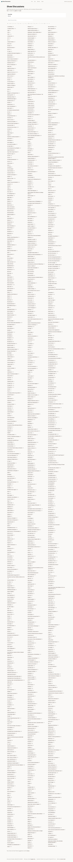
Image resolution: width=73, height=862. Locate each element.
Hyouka (29, 145)
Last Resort (30, 313)
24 (7, 39)
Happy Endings (31, 49)
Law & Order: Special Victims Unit (34, 319)
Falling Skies (9, 657)
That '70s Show (51, 346)
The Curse (50, 392)
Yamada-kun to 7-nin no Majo (54, 793)
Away (8, 187)
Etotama (9, 627)
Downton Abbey (10, 580)
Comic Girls (9, 419)
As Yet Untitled (10, 168)
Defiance (9, 514)
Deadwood (9, 506)
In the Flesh (30, 164)
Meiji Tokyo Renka (31, 459)
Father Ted (9, 682)
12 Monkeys (9, 26)
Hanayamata (30, 39)
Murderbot (30, 525)
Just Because (30, 229)
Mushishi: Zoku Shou (32, 531)
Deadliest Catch (10, 504)
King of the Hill (30, 279)
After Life (9, 66)
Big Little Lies (10, 269)
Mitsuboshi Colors (31, 489)
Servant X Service (51, 134)
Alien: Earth (9, 108)
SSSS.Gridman (51, 243)
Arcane (8, 155)
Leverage (29, 328)
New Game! (30, 576)
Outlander (30, 673)
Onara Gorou (30, 635)
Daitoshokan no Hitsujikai (12, 470)
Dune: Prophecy (10, 597)
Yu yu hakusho (51, 820)
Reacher (29, 815)
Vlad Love (50, 721)
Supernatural (50, 305)
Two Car (49, 668)
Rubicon (49, 51)
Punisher (29, 779)
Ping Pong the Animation (33, 732)
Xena (49, 789)
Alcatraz (8, 102)
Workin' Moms (51, 780)
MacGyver (30, 385)
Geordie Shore (10, 774)
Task (49, 333)
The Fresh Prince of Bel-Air (53, 411)
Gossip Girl (9, 816)
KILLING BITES (30, 275)
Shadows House (51, 145)
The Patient (50, 501)
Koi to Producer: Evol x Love (33, 290)
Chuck (8, 390)
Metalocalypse (30, 463)
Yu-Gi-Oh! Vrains (51, 823)
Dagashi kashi (10, 466)
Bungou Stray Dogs (11, 351)
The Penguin (50, 503)
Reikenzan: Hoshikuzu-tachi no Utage (35, 830)
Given (8, 793)
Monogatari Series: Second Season (34, 508)
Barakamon (9, 231)
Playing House (30, 739)
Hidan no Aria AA (31, 90)
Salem (49, 81)
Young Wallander (51, 812)
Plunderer (30, 741)
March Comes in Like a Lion (33, 430)
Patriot (29, 697)
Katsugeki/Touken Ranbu (32, 252)
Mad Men (29, 391)
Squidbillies (50, 239)
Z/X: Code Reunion (51, 835)
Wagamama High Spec (52, 725)
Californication (10, 356)
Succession (50, 294)
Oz (28, 680)
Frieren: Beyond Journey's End (13, 718)
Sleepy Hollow (51, 192)
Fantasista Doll (10, 663)
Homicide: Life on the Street (33, 114)
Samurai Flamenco (51, 82)
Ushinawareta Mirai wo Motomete (55, 691)
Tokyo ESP (50, 600)
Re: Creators (30, 811)
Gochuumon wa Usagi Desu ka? (13, 806)
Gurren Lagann (10, 842)
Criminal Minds (10, 445)
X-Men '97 (50, 787)
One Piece (30, 641)
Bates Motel (9, 241)
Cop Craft (9, 428)
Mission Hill (30, 487)
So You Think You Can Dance (53, 205)
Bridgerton (9, 337)
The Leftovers (50, 458)
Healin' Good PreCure (32, 67)
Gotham (8, 818)
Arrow (8, 161)
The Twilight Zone (51, 545)
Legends (29, 320)
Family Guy (9, 661)
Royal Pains (50, 49)
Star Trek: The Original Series (53, 260)
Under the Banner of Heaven (53, 675)
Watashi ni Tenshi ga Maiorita (54, 736)
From (8, 723)
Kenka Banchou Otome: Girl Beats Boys (35, 264)
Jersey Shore (30, 208)
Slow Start (50, 198)
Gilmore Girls (10, 783)
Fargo (8, 664)
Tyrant (49, 670)
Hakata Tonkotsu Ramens (33, 30)
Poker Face (30, 745)
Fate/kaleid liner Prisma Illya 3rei (13, 678)
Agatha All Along (10, 68)
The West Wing (51, 558)
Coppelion (9, 430)
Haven (29, 63)
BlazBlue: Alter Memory (12, 294)
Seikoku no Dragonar (52, 113)
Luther (29, 379)
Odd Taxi (29, 627)
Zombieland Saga (51, 846)
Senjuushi (50, 126)
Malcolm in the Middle (32, 417)
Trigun (49, 637)
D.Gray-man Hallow (11, 463)
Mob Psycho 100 (31, 495)
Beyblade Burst (10, 265)
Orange (29, 656)
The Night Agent (51, 488)
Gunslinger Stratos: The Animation (14, 838)
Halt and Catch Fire (31, 36)
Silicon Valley (50, 181)
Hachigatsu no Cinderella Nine (13, 844)
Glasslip (8, 797)
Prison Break (30, 766)
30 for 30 (9, 43)
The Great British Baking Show (54, 428)
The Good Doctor (51, 422)
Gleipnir (8, 801)
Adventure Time (10, 62)
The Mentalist (50, 469)
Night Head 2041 (31, 584)
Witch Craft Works (51, 765)
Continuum (9, 426)
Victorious (50, 708)
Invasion (29, 184)
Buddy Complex (10, 347)
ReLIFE (29, 834)
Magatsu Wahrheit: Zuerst (33, 400)
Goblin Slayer (10, 804)
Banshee (9, 229)
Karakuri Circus (31, 246)
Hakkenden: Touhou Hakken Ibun (34, 32)
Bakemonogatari (10, 214)
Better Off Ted (10, 263)
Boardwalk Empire (11, 309)
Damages (9, 474)
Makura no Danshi (31, 415)
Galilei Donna (10, 749)
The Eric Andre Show (52, 400)
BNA (8, 307)
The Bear (50, 369)
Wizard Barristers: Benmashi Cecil (54, 770)
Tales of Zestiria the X (52, 326)
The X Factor (50, 570)
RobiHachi (50, 36)
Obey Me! (29, 620)
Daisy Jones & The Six (11, 468)
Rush (49, 56)
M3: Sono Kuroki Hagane (32, 383)
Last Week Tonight (31, 315)
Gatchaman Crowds (11, 761)
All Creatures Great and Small (13, 110)
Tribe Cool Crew (51, 636)
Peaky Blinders (30, 705)
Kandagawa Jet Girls (31, 241)
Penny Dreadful (31, 709)
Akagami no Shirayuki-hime (12, 93)
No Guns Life (30, 601)
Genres (38, 1)
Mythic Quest (30, 542)
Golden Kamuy (10, 814)
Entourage (9, 623)
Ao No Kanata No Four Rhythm (13, 148)
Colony (8, 413)
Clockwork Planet (10, 404)
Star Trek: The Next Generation (54, 258)
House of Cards (31, 127)
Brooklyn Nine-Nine (11, 343)
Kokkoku (29, 292)
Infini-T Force (30, 169)
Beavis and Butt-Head (11, 250)
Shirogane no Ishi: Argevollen (54, 165)
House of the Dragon (32, 131)
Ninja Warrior (30, 593)
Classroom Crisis (10, 400)
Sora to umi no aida (52, 217)
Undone (49, 679)
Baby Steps (9, 197)
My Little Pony (30, 533)
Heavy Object (30, 73)
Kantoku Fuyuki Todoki (32, 245)
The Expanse (50, 401)
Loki (28, 341)
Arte (8, 165)
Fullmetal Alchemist (11, 733)
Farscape (9, 666)
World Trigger (50, 782)
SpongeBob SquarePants (53, 236)
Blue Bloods (9, 301)
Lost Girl (29, 351)
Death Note (9, 508)
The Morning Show (52, 479)
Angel (8, 134)
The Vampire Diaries (52, 551)
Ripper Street (50, 34)
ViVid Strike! (50, 715)
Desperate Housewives (11, 529)
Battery (8, 242)
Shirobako (50, 164)
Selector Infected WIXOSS (53, 122)
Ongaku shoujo (31, 648)
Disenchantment (10, 552)
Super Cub (50, 298)
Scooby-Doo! (50, 105)
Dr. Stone (9, 582)
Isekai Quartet (30, 195)
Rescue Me (30, 836)
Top (35, 1)
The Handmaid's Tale (52, 434)
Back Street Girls (10, 208)
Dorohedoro (9, 571)
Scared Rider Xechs (51, 96)
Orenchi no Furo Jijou (32, 663)
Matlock (29, 449)
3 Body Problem (10, 41)
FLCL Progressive (10, 689)
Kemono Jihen (30, 260)
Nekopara (29, 563)
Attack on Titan (10, 178)
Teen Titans (50, 337)
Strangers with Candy (52, 283)
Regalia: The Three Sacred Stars (34, 826)
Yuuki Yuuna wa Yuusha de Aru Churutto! (56, 829)
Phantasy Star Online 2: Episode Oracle (35, 722)
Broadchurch (9, 341)
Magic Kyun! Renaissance (33, 402)
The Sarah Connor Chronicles (53, 524)
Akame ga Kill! (10, 94)
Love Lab (29, 364)
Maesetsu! (30, 398)
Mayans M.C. (30, 451)
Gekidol (8, 766)
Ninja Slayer (30, 591)
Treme (49, 632)
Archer (8, 157)
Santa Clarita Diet (51, 86)
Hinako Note (30, 103)
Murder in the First (31, 523)
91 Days (8, 51)
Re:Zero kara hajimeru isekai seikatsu (35, 813)
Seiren (49, 119)
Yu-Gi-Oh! (50, 822)
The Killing (50, 441)
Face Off (9, 644)
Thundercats (50, 579)
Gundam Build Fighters (11, 837)
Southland (50, 222)
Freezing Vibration (10, 712)
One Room (30, 644)
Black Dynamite (10, 282)
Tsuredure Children (52, 658)
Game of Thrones (10, 751)
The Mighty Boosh (51, 475)
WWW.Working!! (51, 786)
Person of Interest (31, 716)
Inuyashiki (30, 182)
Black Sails (9, 286)
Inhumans (30, 173)
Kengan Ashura (31, 262)
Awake (8, 185)
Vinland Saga (50, 711)
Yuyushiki (50, 831)
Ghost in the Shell (10, 778)
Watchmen (50, 738)
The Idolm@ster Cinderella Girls (54, 436)
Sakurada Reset (51, 74)
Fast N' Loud (9, 668)
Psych (29, 771)
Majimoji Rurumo (31, 408)
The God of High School (52, 417)
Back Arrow (9, 204)
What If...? (50, 748)
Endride (8, 618)
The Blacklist (50, 375)
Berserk (8, 260)
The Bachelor (50, 365)
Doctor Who (9, 559)
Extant (8, 640)
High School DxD (31, 92)
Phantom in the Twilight (32, 726)
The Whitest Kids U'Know (53, 564)
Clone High (9, 406)
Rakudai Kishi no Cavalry (32, 802)
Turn (49, 662)
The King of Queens (52, 443)
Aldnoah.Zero (10, 104)
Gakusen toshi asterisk (11, 747)
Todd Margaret (51, 596)
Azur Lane (9, 191)
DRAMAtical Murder (11, 589)
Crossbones (9, 449)
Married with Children (32, 434)
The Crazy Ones (51, 388)
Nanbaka (29, 548)
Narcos (29, 550)
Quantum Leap (31, 789)
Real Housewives (31, 817)
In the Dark (30, 162)
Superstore (50, 307)
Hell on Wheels (31, 77)
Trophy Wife (50, 639)
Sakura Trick (50, 72)
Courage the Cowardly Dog (12, 440)
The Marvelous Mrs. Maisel (53, 467)
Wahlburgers (50, 727)
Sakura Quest (50, 70)
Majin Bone (30, 410)
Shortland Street (51, 171)
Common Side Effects (11, 421)
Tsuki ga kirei (50, 651)
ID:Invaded (30, 148)
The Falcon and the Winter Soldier (54, 403)
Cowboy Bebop (10, 444)
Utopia (49, 694)
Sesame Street (51, 136)
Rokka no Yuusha (51, 41)
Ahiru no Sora (10, 75)
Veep (49, 704)
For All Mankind (10, 699)
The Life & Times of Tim (52, 462)
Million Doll (30, 472)
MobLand (29, 497)
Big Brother (9, 267)
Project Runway (31, 770)
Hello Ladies (30, 81)
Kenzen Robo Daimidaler (32, 267)
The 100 (49, 350)
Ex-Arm (8, 638)
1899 (8, 30)
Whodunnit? (50, 755)
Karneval (29, 250)
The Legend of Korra (52, 460)
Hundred (29, 139)
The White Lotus (51, 562)
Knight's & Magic (31, 288)
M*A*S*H (29, 381)
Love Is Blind (30, 360)
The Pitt (49, 507)
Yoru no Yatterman (51, 803)
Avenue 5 (9, 184)
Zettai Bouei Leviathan (52, 839)
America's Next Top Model (12, 123)
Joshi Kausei (30, 220)
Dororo (8, 573)
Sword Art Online (51, 317)
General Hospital (10, 770)
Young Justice (50, 808)
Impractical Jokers (31, 160)
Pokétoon (29, 747)
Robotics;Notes (51, 39)
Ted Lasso (50, 335)
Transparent (50, 628)
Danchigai (9, 480)
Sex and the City (51, 141)
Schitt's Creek (50, 101)
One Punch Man (31, 642)
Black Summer (10, 288)
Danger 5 (9, 485)
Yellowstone (50, 801)
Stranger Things (51, 281)
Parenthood (30, 690)
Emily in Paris (10, 614)
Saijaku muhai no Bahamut (53, 60)
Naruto (29, 552)
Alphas (8, 113)
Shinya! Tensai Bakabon (52, 162)
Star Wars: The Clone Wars (53, 268)
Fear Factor (9, 683)
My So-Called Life (31, 537)
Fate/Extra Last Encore (11, 672)
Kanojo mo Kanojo (31, 243)
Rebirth (29, 819)
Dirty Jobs (9, 550)
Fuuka (8, 742)
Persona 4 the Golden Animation (34, 718)
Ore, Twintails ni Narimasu (33, 661)
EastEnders (9, 604)
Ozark (29, 682)
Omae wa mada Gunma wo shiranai (35, 633)
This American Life (51, 575)
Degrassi (9, 516)
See (48, 111)
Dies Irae (9, 540)
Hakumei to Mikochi (32, 34)
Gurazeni (9, 840)
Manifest (29, 427)
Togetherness (50, 598)
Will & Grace (50, 763)
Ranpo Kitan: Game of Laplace (33, 804)
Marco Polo (30, 432)
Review (29, 842)
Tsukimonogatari (51, 653)
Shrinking (50, 177)
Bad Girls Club (10, 210)
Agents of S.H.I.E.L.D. (11, 72)
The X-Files (50, 572)
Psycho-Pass (30, 773)
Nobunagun (30, 606)
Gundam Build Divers (11, 835)
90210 (8, 49)
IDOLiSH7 (30, 150)
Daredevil (9, 487)
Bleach (8, 296)
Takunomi (50, 324)
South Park (50, 220)
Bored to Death (10, 320)
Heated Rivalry (30, 71)
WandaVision (50, 732)
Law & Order (30, 317)
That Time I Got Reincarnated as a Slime (56, 348)
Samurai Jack (50, 84)
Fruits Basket (9, 727)
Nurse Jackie (30, 614)
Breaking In (9, 334)
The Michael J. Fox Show (53, 471)
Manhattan (30, 423)
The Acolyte (50, 352)
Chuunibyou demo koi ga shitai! (13, 392)
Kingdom (29, 281)
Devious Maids (10, 535)
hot (7, 10)
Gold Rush (9, 810)
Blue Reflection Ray (11, 305)
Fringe (8, 719)
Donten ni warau (10, 565)
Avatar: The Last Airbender (12, 182)
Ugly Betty (50, 672)
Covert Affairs (10, 442)
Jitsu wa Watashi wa (31, 216)
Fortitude (9, 702)
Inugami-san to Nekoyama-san (34, 179)
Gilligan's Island (10, 782)
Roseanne (50, 45)
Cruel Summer (10, 451)
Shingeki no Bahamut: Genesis (54, 160)
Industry (29, 167)
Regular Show (30, 828)
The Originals (50, 498)
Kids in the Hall (31, 271)
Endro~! (8, 619)
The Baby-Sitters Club (52, 363)
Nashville (29, 554)
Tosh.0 (49, 620)
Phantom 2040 (31, 724)
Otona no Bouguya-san (32, 669)
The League (50, 456)
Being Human (10, 254)
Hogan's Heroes (31, 105)
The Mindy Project (51, 477)
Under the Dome (51, 677)
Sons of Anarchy (51, 213)
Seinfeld (49, 115)
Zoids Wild (50, 844)
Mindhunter (30, 476)
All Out (8, 112)
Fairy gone (9, 650)
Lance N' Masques (31, 307)
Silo (49, 182)
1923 (8, 34)
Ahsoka (8, 79)
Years (42, 1)
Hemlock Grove (31, 82)
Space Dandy (50, 224)
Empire (8, 616)
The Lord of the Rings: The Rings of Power (56, 464)
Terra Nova (50, 345)
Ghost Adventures (10, 776)
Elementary (9, 612)
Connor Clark (69, 1)
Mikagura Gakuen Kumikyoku (33, 470)
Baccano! (9, 203)
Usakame (50, 689)
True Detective (51, 645)
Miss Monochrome (31, 484)
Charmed (9, 379)
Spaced (49, 228)
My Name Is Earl (31, 535)
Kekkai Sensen (30, 256)
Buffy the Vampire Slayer (12, 349)
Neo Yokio (30, 565)
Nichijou (29, 582)
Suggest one (32, 859)
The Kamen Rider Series (52, 439)
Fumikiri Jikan (10, 735)
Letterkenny (30, 326)
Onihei (29, 652)
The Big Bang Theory (52, 371)
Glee (8, 799)
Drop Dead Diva (10, 595)
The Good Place (51, 424)
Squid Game (50, 237)
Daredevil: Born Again (11, 489)
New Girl (29, 578)
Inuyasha (29, 181)
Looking (29, 347)
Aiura (8, 89)
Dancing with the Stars (11, 482)
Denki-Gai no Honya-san (12, 519)
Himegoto (30, 99)
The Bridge (50, 381)
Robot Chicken (51, 38)
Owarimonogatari (31, 678)
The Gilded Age (51, 413)
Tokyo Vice (50, 609)
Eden (8, 608)
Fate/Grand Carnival (11, 674)
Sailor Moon (50, 62)
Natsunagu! (30, 558)
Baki (8, 216)
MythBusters (30, 541)
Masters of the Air (31, 448)
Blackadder (9, 290)
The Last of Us (51, 451)
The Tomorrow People (52, 543)
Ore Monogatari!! (31, 659)
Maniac (29, 425)
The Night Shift (51, 490)
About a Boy (9, 55)
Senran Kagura (51, 128)
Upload (49, 681)
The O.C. (49, 492)
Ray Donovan (30, 806)
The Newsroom (51, 486)
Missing (29, 485)
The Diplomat (50, 398)
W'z (48, 723)
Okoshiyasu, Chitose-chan (33, 631)
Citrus (8, 396)
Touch (49, 622)
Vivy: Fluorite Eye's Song (53, 719)
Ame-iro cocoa (10, 119)
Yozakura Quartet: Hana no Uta (54, 818)
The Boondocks (51, 377)
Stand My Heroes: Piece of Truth (54, 245)
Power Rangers (31, 752)
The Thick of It (51, 539)
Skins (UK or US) (51, 190)
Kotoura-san (30, 298)
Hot (32, 1)
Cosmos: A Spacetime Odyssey (13, 436)
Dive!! (8, 554)
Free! (8, 710)
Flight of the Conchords (11, 693)
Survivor (49, 309)
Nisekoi (29, 597)
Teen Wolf (50, 339)
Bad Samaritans (10, 212)
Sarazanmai (50, 88)
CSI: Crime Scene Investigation (13, 453)
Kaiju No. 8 (30, 233)
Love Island (30, 362)
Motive (29, 516)
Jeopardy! (29, 205)
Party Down (30, 694)
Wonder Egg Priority (52, 772)
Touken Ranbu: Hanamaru (53, 624)
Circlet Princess (10, 394)
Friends (8, 716)
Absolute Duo (10, 56)
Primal (29, 758)
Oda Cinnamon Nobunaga (33, 625)
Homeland (30, 112)
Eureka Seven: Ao (10, 633)
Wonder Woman (51, 776)
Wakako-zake (50, 729)
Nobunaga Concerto (32, 604)
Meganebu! (30, 457)
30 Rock (8, 45)
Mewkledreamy (31, 465)
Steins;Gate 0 (50, 275)
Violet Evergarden (51, 713)
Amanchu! (9, 117)
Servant (49, 132)
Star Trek (49, 249)
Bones (8, 318)
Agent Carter (9, 70)
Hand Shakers (30, 41)
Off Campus (30, 629)
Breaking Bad (10, 332)
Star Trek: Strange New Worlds (54, 256)
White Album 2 (51, 751)
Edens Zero (9, 610)
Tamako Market (51, 327)
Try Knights (50, 647)
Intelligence (30, 175)
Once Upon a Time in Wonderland (34, 639)
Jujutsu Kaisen (30, 224)
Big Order (9, 273)
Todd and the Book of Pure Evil (54, 594)
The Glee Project (51, 415)
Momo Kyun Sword (31, 503)
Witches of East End (52, 766)
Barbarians (9, 233)
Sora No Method (51, 215)
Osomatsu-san (30, 667)
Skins (49, 188)
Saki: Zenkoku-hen (51, 68)
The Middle (50, 473)
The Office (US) (51, 496)
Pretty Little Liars (31, 756)
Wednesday (50, 742)
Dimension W (10, 548)
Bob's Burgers (10, 311)
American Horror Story (11, 127)
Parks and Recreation (32, 692)
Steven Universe (51, 277)
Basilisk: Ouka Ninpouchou (12, 237)
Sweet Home (50, 311)
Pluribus (29, 743)
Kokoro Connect (31, 294)
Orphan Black (30, 665)
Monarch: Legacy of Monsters (33, 505)
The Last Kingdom (51, 449)
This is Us (50, 577)
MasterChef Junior (31, 444)
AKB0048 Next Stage (11, 98)
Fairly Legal (9, 646)
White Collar (50, 753)
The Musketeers (51, 482)
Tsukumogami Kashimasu (53, 656)
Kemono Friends (31, 258)
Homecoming (30, 110)
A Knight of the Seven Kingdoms (13, 53)
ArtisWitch (9, 167)
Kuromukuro (30, 301)
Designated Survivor (11, 527)
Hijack (29, 97)
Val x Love (50, 696)
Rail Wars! (30, 796)
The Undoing (50, 549)
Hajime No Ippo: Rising (32, 28)
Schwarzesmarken (51, 103)
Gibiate (8, 780)
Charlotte (9, 377)
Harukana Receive (31, 60)
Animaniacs (9, 140)
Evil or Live (9, 637)
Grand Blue (9, 823)
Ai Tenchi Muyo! (10, 81)
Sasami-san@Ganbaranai (53, 90)
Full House (9, 729)
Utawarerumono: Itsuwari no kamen (55, 693)
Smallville (50, 200)
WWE (49, 784)
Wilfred (49, 761)
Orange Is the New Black (32, 658)
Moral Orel (30, 514)
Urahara (49, 683)
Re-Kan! (29, 808)
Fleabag (8, 691)
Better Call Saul (10, 261)
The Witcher (50, 568)
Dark (8, 493)
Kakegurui (30, 237)
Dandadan (9, 483)
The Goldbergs (51, 419)
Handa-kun (30, 43)
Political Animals (31, 749)
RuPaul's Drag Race (52, 55)
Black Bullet (9, 277)
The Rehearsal (51, 515)
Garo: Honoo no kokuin (12, 757)
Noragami (30, 610)
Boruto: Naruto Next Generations (13, 322)
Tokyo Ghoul (50, 601)
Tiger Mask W (50, 581)
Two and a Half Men (52, 666)
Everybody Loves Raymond (12, 635)
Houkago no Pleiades (32, 122)
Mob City (29, 493)
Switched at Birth (51, 315)
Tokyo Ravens (50, 605)
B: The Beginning (10, 193)
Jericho (29, 207)
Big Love (9, 271)
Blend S (8, 297)
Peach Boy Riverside (32, 703)
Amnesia (9, 129)
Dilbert (8, 546)
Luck (28, 374)
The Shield (50, 526)
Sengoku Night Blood (52, 124)
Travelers (50, 630)
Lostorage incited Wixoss (32, 356)
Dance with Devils (10, 478)
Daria (8, 491)
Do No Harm (9, 557)
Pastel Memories (31, 696)
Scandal (49, 94)
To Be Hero (50, 590)
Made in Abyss (30, 396)
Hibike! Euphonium (31, 88)
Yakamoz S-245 (51, 791)
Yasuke (49, 795)
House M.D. (30, 126)
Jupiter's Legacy (31, 226)
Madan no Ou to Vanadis (32, 394)
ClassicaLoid (9, 398)
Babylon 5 (9, 201)
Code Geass (9, 409)
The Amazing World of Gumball (54, 358)
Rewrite (29, 847)
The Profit (50, 511)
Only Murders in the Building (33, 654)
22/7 (8, 38)
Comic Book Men (10, 417)
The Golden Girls (51, 420)
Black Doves (9, 280)
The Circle (50, 384)
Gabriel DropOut (10, 745)
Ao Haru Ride (9, 146)
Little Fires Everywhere (32, 336)
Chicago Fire (9, 383)
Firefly (8, 685)
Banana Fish (9, 222)
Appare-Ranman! (10, 149)
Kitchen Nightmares (31, 282)
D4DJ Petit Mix (10, 464)
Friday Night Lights (11, 714)
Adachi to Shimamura (11, 60)
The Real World (51, 513)
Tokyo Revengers (51, 607)
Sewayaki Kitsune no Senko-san (54, 139)
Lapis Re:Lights (31, 311)
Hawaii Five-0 (30, 65)
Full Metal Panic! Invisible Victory (13, 731)
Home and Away (31, 107)
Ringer (49, 30)
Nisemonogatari (31, 599)
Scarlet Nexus (50, 98)
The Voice (50, 555)
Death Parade (10, 510)
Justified (29, 231)
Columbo (9, 415)
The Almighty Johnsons (52, 354)
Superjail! (50, 303)
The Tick (49, 541)
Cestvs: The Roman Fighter (12, 373)
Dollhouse (9, 561)
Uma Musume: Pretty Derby (53, 674)
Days (8, 501)
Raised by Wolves (31, 798)
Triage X (49, 634)
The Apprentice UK (51, 362)
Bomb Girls (9, 316)
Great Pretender (10, 827)
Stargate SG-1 (50, 274)
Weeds (49, 744)
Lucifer (29, 372)
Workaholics (50, 778)
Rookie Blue (50, 43)
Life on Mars (30, 332)
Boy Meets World (10, 324)
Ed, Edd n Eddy (10, 606)
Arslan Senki (9, 163)
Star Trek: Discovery (52, 253)
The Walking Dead (51, 556)
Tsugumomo (50, 649)
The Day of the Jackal (52, 396)
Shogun (49, 169)
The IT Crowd (50, 438)
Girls (8, 789)
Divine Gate (9, 556)
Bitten (8, 275)
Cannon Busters (10, 362)
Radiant (29, 794)
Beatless (9, 248)
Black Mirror (9, 284)
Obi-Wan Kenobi (31, 622)
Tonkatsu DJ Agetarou (52, 611)
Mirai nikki (30, 478)
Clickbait (9, 402)
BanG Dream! (10, 227)
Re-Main (29, 809)
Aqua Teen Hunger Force (12, 151)
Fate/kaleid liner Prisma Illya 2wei (14, 676)
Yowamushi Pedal (51, 816)
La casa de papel (31, 305)
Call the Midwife (10, 360)
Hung (29, 141)
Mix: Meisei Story (31, 491)
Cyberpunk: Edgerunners (12, 459)
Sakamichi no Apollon (52, 64)
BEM (8, 256)
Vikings (49, 710)
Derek (8, 525)
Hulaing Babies (31, 137)
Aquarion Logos (10, 153)
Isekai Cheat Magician (32, 190)
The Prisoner (50, 509)
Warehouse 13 (51, 734)
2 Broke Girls (9, 36)
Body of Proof (10, 313)
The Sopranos (50, 532)
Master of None (31, 438)
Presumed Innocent (31, 754)
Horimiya (29, 116)
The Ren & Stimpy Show (52, 517)
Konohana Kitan (31, 296)
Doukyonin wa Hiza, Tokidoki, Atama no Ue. (16, 576)
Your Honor (50, 814)
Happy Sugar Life (31, 51)
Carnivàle (9, 366)
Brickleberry (9, 335)
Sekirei (49, 120)
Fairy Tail (9, 655)
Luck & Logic (30, 375)
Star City (49, 247)
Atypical (8, 180)
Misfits (29, 482)
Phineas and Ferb (31, 728)
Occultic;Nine (30, 623)
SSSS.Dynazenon (51, 241)
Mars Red (29, 436)
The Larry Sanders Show (53, 447)
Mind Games (30, 474)
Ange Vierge (9, 132)
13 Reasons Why (10, 28)
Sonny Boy (50, 211)
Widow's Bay (50, 759)
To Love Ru (50, 592)
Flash (8, 687)
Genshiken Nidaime (11, 772)
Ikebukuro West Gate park (33, 156)
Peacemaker (30, 701)
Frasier (8, 706)
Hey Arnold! (30, 86)
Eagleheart (9, 600)
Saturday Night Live (52, 92)
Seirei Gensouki (51, 117)
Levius (29, 330)
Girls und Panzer (10, 791)
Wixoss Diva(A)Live (52, 768)
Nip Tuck (29, 595)
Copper (8, 432)
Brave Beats (9, 326)
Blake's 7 (9, 292)
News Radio (30, 580)
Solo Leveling (50, 209)
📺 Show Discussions (5, 1)
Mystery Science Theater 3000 (33, 539)
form (28, 850)
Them (49, 574)
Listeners (29, 334)
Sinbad (49, 184)
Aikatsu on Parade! (11, 85)
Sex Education (51, 143)
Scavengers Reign (51, 100)
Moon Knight (30, 512)
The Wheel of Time (51, 560)
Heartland (30, 69)
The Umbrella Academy (52, 547)
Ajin (8, 91)
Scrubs (49, 107)
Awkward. (9, 189)
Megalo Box (30, 455)
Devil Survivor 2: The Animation (13, 531)
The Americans (51, 360)
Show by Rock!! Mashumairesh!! (54, 175)
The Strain (50, 537)
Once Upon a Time (31, 637)
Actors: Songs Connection (12, 58)
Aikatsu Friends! (10, 83)
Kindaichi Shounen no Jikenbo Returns (35, 277)
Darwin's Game (10, 499)
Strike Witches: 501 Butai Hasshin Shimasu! (56, 289)
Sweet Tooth (50, 313)
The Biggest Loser (51, 373)
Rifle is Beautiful (51, 28)
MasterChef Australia (32, 442)
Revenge (29, 840)
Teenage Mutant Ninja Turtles (54, 341)
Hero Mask (30, 84)
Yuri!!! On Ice (50, 825)
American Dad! (10, 125)
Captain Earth (10, 364)
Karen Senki (30, 248)
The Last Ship (50, 453)
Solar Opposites (51, 207)
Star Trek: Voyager (51, 262)
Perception (30, 711)
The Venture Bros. (51, 553)
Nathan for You (31, 556)
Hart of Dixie (30, 55)
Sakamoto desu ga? (52, 66)
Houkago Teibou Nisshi (32, 124)
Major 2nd (30, 411)
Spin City (49, 234)
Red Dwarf (30, 825)
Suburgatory (50, 292)
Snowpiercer (50, 203)
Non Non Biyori (31, 608)
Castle (8, 370)
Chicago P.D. (9, 385)
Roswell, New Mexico (52, 47)
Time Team (50, 585)
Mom (29, 501)
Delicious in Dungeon (11, 518)
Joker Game (30, 218)
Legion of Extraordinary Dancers (34, 322)
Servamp (50, 130)
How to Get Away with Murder (34, 135)
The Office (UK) (51, 494)
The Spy (49, 536)
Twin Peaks (50, 664)
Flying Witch (9, 697)
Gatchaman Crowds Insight (12, 763)
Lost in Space (30, 353)
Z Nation (49, 833)
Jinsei (29, 214)
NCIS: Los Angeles (31, 561)
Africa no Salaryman (11, 64)
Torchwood (50, 619)
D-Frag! (8, 461)
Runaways (50, 53)
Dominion (9, 563)
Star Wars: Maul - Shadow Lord (54, 264)
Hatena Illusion (31, 62)
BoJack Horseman (10, 315)
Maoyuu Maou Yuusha (32, 429)
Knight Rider (30, 286)
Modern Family (31, 499)
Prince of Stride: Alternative (33, 762)
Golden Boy (9, 812)
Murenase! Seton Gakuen (33, 527)
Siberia (49, 179)
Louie (29, 358)
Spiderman (50, 232)
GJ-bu (8, 795)
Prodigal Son (30, 768)
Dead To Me (9, 502)
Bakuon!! (9, 220)
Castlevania (9, 371)
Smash (49, 201)
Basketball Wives (10, 239)
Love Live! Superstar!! (32, 368)
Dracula (8, 583)
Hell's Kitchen (30, 79)
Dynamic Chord (10, 599)
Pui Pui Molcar (30, 775)
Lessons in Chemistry (32, 324)
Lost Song (30, 355)
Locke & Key (30, 338)
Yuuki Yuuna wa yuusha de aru (54, 827)
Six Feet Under (51, 186)
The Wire (50, 566)
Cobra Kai (9, 408)
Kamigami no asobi (31, 239)
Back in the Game (10, 206)
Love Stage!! (30, 370)
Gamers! (9, 753)
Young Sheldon (51, 810)
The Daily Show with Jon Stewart (54, 394)
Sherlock (49, 155)
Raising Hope (30, 800)
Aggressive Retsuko (11, 74)
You (49, 804)
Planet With (30, 735)
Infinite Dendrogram (32, 171)
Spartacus (50, 230)
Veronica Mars (51, 706)
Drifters (8, 593)
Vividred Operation (52, 717)
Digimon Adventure (11, 544)
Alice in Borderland (11, 106)
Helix (29, 75)
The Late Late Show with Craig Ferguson (56, 455)
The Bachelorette (51, 367)
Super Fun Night (51, 300)
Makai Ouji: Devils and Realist (33, 413)
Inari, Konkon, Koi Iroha (32, 165)
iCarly (29, 146)
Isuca (29, 199)
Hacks (8, 846)
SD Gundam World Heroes (53, 109)
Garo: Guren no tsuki (11, 755)
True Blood (50, 643)
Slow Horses (50, 196)
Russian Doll (50, 58)
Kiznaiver (29, 284)
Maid (29, 406)
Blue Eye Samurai (10, 303)
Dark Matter (9, 495)
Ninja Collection (31, 589)
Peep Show (30, 707)
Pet (28, 720)
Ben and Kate (9, 258)
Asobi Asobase (10, 170)
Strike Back (50, 285)
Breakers (9, 330)
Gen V (8, 768)
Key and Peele (30, 269)
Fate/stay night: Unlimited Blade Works (15, 680)
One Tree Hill (30, 646)
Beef (8, 252)
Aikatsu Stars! (10, 87)
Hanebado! (30, 45)
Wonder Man (50, 774)
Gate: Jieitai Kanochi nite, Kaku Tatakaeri (15, 764)
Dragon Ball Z (10, 585)
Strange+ (50, 279)
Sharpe (49, 151)
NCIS (29, 560)
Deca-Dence (9, 512)
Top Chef (49, 613)
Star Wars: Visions (51, 270)
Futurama (9, 740)
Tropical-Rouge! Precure (52, 641)
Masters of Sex (30, 446)
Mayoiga (29, 453)
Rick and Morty (51, 26)
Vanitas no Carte (51, 702)
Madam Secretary (31, 393)
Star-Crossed (50, 272)
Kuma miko (30, 300)
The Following (51, 409)
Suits (49, 296)
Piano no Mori (30, 730)
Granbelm (9, 821)
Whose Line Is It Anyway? (53, 757)
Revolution (30, 845)
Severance (50, 138)
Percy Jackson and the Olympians (34, 713)
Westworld (50, 746)
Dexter (8, 537)
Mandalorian (30, 419)
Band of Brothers (10, 225)
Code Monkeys (10, 411)
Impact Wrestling (31, 158)
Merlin (29, 461)
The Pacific (50, 500)
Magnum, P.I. (30, 404)
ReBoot (29, 821)
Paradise (29, 688)
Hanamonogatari (31, 38)
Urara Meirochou (51, 685)
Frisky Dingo (9, 721)
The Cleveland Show (52, 386)
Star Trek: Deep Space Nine (53, 251)
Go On (8, 802)
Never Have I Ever (31, 570)
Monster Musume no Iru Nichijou (34, 510)
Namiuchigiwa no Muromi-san (34, 546)
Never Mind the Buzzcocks (33, 572)
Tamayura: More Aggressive (53, 329)
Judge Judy (30, 222)
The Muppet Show (51, 481)
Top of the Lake (51, 617)
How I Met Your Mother (32, 133)
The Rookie (50, 520)
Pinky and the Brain (31, 734)
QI (28, 785)
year (20, 10)
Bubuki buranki (10, 345)
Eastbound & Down (11, 602)
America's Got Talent (11, 121)
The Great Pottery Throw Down (54, 430)
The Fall (49, 405)
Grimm (8, 831)
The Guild (50, 432)
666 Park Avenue (10, 47)
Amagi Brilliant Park (11, 115)
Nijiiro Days (30, 585)
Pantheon (29, 686)
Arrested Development (11, 159)
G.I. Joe (8, 744)
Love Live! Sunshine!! (32, 366)
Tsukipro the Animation (52, 655)
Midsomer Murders (31, 468)
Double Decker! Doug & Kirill (13, 575)
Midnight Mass (31, 467)
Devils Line (9, 533)
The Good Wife (51, 426)
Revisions (29, 844)
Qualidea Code (30, 787)
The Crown (50, 390)
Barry (8, 235)
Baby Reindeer (10, 195)
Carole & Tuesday (10, 368)
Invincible (29, 186)
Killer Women (30, 273)
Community (9, 423)
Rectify (29, 823)
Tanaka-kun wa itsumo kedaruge (54, 331)
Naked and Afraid (31, 544)
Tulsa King (50, 660)
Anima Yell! (9, 138)
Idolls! (29, 152)
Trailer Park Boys (51, 626)
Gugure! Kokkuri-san (11, 833)
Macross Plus (30, 389)
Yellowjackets (50, 799)
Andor (8, 130)
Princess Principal (31, 764)
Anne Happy (9, 142)
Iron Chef (29, 188)
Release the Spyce (31, 832)
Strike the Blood (51, 287)
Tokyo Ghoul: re (51, 603)
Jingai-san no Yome (31, 212)
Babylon (9, 199)
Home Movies (30, 108)
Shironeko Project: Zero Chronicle (54, 167)
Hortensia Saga (31, 120)
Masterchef (30, 440)
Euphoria (9, 629)
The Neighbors (51, 484)
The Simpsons (51, 530)
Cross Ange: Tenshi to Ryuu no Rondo (14, 447)
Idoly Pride (30, 154)
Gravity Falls (9, 825)
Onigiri (29, 650)
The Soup (50, 534)
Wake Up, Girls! (51, 730)
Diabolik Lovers (10, 538)
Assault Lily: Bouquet (11, 174)
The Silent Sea (50, 528)
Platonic (29, 737)
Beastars (9, 246)
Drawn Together (10, 591)
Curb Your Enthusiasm (11, 455)
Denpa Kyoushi (10, 521)
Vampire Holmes (51, 700)
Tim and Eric (50, 583)
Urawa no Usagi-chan (52, 687)
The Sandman (50, 522)
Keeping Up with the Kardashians (34, 254)
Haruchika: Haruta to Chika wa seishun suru (36, 56)
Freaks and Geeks (10, 708)
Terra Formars (51, 343)
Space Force (50, 226)
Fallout (8, 659)
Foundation (9, 704)
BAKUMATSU (9, 218)
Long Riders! (30, 343)
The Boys (50, 379)
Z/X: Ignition (50, 837)
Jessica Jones (30, 210)
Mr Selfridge (30, 518)
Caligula (8, 358)
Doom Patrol (9, 567)
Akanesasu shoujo (10, 96)
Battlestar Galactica (11, 244)
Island (29, 197)
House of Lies (30, 129)
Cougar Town (9, 438)
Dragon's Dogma (10, 587)
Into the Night (30, 177)
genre (16, 10)
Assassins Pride (10, 172)
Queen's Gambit (31, 792)
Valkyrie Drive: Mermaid (53, 698)
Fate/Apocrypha (10, 670)
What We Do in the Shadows (53, 749)
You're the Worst (51, 806)
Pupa (29, 781)
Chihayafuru (9, 387)
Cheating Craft (10, 381)
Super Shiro (50, 301)
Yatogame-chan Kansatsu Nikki (54, 797)
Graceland (9, 819)
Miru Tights (30, 480)
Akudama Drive (10, 100)
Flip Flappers (9, 695)
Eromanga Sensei (10, 625)
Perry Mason (30, 715)
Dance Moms (9, 476)
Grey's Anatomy (10, 829)
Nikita (29, 587)
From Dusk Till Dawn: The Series (13, 725)
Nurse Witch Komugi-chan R (33, 616)
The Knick (50, 445)
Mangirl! (29, 421)
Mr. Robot (29, 520)
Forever (8, 700)
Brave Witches (10, 328)
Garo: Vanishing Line (11, 759)
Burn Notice (9, 354)
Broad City (9, 339)
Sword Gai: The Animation (53, 322)
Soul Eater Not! (51, 219)
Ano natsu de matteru (11, 144)
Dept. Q (8, 523)
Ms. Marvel (30, 522)
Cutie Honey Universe (11, 457)
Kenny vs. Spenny (31, 265)
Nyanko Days (30, 618)
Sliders (49, 194)
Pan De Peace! (30, 684)
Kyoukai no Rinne (31, 303)
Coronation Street (10, 434)
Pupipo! (29, 783)
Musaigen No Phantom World (33, 529)
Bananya (9, 223)
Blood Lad (9, 299)
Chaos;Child (9, 375)
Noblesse (29, 603)
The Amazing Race (51, 356)
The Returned (50, 519)
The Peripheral (51, 505)
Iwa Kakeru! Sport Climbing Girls (34, 203)
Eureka (8, 631)
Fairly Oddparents (10, 648)
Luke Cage (30, 377)
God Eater (9, 808)
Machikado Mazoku (31, 387)
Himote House (30, 101)
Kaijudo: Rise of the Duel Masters (34, 235)
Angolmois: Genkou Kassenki (13, 136)
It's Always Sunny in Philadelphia (34, 201)
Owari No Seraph (31, 677)
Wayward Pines (51, 740)
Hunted (29, 143)
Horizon (29, 118)
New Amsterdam (31, 574)
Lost (28, 349)
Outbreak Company (31, 671)
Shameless (50, 149)
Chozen (8, 389)
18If (8, 32)
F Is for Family (10, 642)
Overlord (29, 675)
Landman (29, 309)
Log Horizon (30, 339)
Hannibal (29, 47)
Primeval (29, 760)
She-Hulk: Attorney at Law (53, 153)
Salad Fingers (50, 79)
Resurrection (30, 838)
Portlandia (30, 751)
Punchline (30, 777)
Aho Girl (9, 77)
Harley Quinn (30, 53)
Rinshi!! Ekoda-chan (52, 32)
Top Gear (50, 615)
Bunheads (9, 352)
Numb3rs (29, 612)
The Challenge (51, 382)
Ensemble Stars (10, 621)
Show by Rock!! (51, 173)
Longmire (29, 345)
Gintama (9, 787)
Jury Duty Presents (31, 227)
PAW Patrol (30, 699)
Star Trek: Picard (51, 255)
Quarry (29, 790)
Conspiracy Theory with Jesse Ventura (14, 425)
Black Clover (9, 279)
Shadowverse (50, 147)
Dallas (8, 472)
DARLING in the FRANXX (12, 497)
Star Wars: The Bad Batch (53, 266)
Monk (29, 506)
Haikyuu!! (29, 26)
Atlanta (8, 176)
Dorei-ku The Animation (12, 569)
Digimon (9, 542)
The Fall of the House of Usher (54, 407)
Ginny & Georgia (10, 785)
